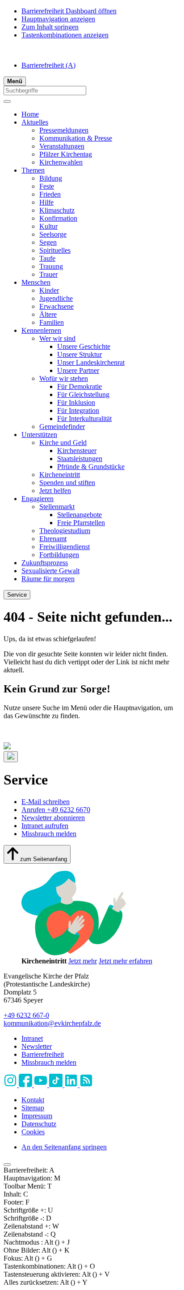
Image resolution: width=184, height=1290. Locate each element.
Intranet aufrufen (44, 825)
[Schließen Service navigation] (11, 756)
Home (30, 114)
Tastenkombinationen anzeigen (65, 35)
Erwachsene (56, 306)
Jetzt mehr (82, 961)
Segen (48, 242)
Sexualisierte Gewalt (50, 570)
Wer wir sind (57, 338)
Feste (46, 186)
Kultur (48, 226)
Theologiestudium (64, 530)
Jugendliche (56, 298)
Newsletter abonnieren (53, 817)
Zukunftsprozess (44, 562)
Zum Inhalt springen (50, 27)
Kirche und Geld (63, 442)
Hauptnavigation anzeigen (58, 19)
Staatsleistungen (79, 458)
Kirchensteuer (76, 450)
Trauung (51, 266)
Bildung (50, 178)
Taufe (47, 258)
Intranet (32, 1038)
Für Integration (78, 410)
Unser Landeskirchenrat (91, 362)
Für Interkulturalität (84, 418)
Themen (33, 170)
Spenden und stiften (67, 482)
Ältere (48, 314)
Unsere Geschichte (83, 346)
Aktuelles (34, 122)
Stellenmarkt (57, 506)
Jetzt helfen (55, 490)
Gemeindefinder (62, 426)
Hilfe (46, 202)
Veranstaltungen (61, 146)
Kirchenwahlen (61, 162)
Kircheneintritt (59, 474)
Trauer (48, 274)
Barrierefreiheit (48, 65)
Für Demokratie (79, 386)
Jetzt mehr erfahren (125, 961)
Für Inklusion (76, 402)
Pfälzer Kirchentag (65, 154)
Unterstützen (39, 434)
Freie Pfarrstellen (81, 522)
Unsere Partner (78, 370)
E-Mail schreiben (45, 801)
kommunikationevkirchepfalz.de (52, 1023)
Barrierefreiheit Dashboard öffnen (69, 11)
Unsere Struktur (79, 354)
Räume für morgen (48, 578)
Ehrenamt (53, 538)
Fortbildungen (59, 554)
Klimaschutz (57, 210)
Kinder (49, 290)
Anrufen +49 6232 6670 (55, 809)
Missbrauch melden (48, 833)
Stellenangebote (79, 514)
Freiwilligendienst (64, 546)
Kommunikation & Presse (75, 138)
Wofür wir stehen (63, 378)
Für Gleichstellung (83, 394)
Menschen (35, 282)
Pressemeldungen (63, 130)
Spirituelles (55, 250)
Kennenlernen (41, 330)
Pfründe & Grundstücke (91, 466)
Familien (51, 322)
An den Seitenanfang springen (64, 1147)
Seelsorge (53, 234)
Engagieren (37, 498)
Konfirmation (58, 218)
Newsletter (36, 1046)
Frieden (50, 194)
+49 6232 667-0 (26, 1015)
